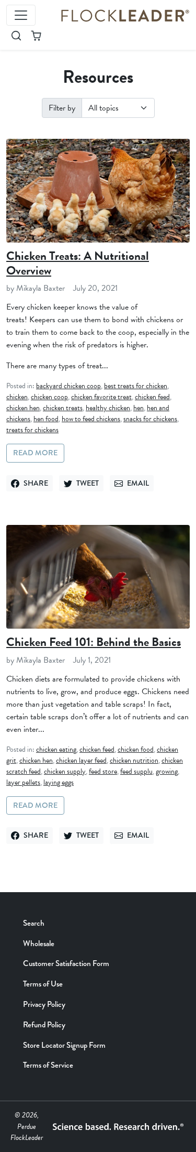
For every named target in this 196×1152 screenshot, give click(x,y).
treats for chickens (32, 429)
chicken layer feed (81, 760)
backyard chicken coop (68, 385)
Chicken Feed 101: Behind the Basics (93, 642)
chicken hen (23, 407)
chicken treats (63, 407)
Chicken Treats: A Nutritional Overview (77, 263)
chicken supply (65, 771)
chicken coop (49, 396)
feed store (103, 771)
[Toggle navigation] (21, 15)
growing (167, 771)
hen (138, 407)
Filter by (62, 108)
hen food (46, 418)
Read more (35, 452)
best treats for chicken (135, 385)
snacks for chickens (150, 418)
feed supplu (136, 771)
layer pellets (23, 782)
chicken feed (152, 396)
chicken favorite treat (101, 396)
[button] (16, 36)
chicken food (136, 749)
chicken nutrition (134, 760)
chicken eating (56, 749)
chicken (17, 396)
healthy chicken (108, 407)
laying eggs (58, 782)
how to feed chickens (91, 418)
